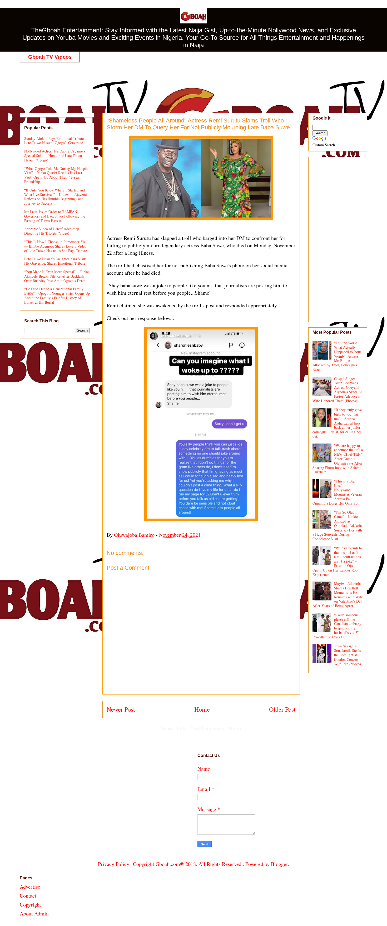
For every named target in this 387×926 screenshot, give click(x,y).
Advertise (30, 886)
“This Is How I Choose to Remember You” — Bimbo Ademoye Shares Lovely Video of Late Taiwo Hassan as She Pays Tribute (56, 246)
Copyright (30, 904)
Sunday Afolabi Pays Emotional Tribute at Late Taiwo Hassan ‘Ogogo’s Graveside (55, 140)
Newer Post (121, 709)
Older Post (282, 709)
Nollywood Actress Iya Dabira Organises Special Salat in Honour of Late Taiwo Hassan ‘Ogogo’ (54, 155)
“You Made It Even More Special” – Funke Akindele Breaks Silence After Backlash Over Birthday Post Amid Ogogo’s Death (56, 276)
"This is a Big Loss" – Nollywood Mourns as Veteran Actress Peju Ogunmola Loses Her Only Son (337, 492)
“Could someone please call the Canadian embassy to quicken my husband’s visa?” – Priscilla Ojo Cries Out (337, 625)
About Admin (34, 913)
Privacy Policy (113, 864)
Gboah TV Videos (50, 57)
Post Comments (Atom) (215, 728)
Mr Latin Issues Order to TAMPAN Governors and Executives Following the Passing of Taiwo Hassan (54, 216)
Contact (28, 895)
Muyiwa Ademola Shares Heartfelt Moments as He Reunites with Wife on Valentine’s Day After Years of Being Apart (337, 594)
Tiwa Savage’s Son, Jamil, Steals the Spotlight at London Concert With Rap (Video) (347, 654)
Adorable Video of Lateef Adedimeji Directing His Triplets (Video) (51, 231)
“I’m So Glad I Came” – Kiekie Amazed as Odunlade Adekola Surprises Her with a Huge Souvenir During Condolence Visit (337, 525)
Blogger (279, 864)
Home (202, 709)
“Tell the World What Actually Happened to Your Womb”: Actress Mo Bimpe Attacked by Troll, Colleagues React (336, 356)
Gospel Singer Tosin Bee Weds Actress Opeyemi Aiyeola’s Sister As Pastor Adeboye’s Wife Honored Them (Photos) (337, 389)
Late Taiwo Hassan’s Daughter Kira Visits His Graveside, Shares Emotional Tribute (55, 261)
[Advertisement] (193, 82)
